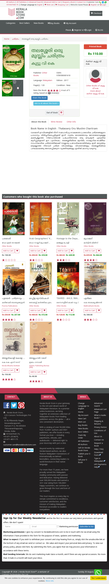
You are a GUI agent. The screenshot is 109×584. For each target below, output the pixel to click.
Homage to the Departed (68, 238)
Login (103, 5)
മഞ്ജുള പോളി (62, 243)
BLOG (100, 30)
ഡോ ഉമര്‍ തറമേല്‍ (11, 243)
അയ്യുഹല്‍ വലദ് (37, 358)
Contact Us (81, 2)
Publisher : (40, 74)
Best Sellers (24, 23)
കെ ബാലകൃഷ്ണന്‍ (93, 303)
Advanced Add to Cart (52, 2)
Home (6, 39)
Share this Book (39, 98)
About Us (98, 437)
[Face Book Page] (6, 408)
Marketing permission (68, 527)
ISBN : (63, 74)
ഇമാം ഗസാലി (35, 362)
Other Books (7, 246)
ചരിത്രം (15, 39)
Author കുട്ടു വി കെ (93, 63)
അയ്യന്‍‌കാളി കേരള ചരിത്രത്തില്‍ (19, 358)
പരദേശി (6, 238)
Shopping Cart (63, 5)
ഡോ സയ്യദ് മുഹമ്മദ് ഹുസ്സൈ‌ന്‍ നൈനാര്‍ (48, 243)
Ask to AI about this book (46, 103)
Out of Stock (52, 113)
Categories (10, 23)
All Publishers (22, 2)
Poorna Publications (9, 306)
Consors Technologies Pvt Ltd (15, 575)
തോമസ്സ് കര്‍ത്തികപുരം (40, 303)
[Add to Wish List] (17, 251)
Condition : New (63, 85)
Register (93, 5)
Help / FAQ (99, 449)
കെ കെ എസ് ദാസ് (11, 362)
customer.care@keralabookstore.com (19, 445)
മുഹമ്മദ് (88, 238)
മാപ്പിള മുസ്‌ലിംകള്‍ (39, 298)
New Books (39, 23)
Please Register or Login (78, 30)
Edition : (62, 80)
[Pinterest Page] (21, 408)
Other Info (71, 122)
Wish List (49, 5)
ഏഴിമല (88, 298)
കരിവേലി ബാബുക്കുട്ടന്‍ (13, 303)
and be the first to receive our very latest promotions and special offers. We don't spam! (53, 520)
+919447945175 (12, 5)
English (39, 5)
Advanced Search (35, 2)
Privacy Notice (100, 427)
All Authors (10, 2)
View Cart (82, 419)
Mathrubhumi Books (91, 306)
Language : (42, 80)
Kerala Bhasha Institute (11, 366)
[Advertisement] (54, 170)
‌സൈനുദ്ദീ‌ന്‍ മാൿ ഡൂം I (67, 303)
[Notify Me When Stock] (61, 113)
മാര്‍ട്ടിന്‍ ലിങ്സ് (91, 243)
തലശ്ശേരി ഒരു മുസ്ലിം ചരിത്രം (47, 53)
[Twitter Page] (14, 408)
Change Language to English (83, 406)
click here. (26, 547)
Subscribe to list (87, 527)
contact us (40, 543)
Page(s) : (39, 85)
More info (50, 581)
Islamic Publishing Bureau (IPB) (39, 367)
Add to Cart (8, 251)
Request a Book (69, 2)
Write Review (56, 122)
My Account (70, 23)
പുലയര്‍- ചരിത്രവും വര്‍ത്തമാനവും (20, 298)
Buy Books (55, 23)
